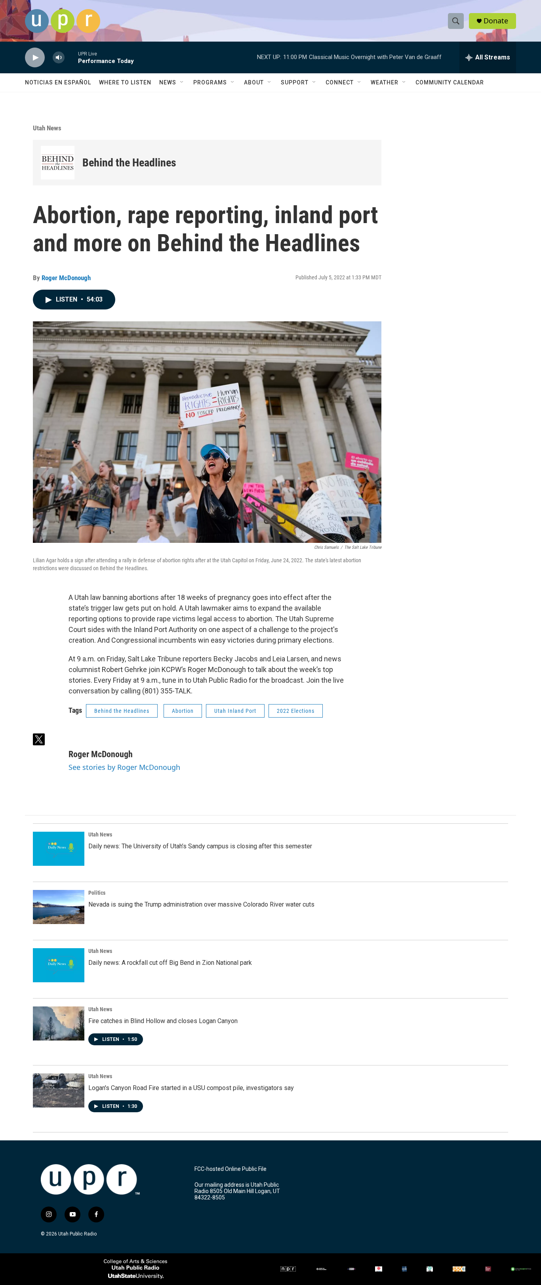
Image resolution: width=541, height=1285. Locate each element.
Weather (384, 82)
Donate (496, 21)
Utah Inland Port (235, 711)
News (167, 82)
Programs (210, 82)
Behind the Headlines (129, 162)
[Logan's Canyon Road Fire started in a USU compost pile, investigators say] (58, 1090)
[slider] (71, 57)
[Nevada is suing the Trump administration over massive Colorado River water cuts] (58, 907)
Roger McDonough (66, 278)
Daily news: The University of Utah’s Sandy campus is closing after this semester (200, 846)
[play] (35, 57)
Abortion (183, 711)
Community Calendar (449, 82)
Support (295, 82)
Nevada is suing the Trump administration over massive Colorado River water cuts (201, 904)
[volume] (58, 58)
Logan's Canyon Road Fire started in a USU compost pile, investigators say (191, 1088)
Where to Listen (125, 82)
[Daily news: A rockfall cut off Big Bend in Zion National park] (58, 965)
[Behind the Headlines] (57, 162)
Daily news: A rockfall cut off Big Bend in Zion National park (170, 962)
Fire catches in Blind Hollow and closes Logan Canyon (163, 1021)
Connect (340, 82)
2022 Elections (295, 711)
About (254, 82)
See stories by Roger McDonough (124, 767)
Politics (96, 893)
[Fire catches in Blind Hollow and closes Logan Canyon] (58, 1023)
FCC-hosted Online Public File (230, 1169)
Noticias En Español (58, 82)
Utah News (47, 128)
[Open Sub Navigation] (182, 82)
